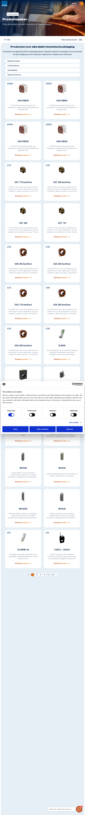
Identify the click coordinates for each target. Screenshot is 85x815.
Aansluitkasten (12, 70)
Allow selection (42, 429)
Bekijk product (22, 114)
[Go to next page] (56, 574)
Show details (74, 422)
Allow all (69, 429)
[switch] (32, 414)
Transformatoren (13, 65)
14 (52, 575)
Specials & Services (14, 75)
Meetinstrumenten (13, 61)
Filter (8, 40)
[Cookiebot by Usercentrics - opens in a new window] (73, 384)
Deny (15, 429)
